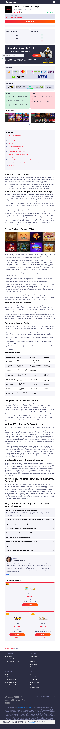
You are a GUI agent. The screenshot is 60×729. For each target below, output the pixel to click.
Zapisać (36, 55)
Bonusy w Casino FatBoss (16, 146)
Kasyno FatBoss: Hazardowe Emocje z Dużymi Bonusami (24, 160)
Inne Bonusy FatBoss (16, 149)
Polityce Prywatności (31, 722)
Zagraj (30, 605)
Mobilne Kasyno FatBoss (15, 143)
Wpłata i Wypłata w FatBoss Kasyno (18, 154)
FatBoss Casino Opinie (15, 135)
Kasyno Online (8, 648)
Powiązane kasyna (14, 168)
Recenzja (30, 607)
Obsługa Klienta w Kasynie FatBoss (18, 157)
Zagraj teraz (30, 21)
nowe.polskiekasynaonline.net (24, 707)
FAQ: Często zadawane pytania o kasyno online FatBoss (24, 162)
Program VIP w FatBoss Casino (17, 151)
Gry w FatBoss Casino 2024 (16, 141)
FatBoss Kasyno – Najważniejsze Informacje (21, 138)
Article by (11, 165)
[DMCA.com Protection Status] (8, 703)
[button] (29, 124)
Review (12, 648)
